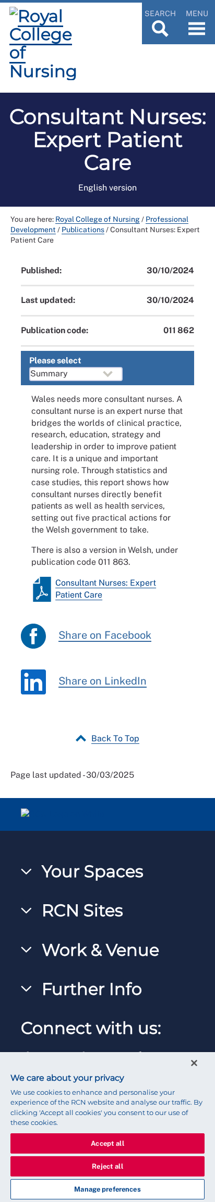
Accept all (107, 1143)
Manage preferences (107, 1189)
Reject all (107, 1166)
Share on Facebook (104, 635)
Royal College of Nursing (97, 219)
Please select (55, 360)
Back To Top (115, 738)
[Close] (194, 1063)
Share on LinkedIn (102, 681)
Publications (83, 229)
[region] (107, 1127)
